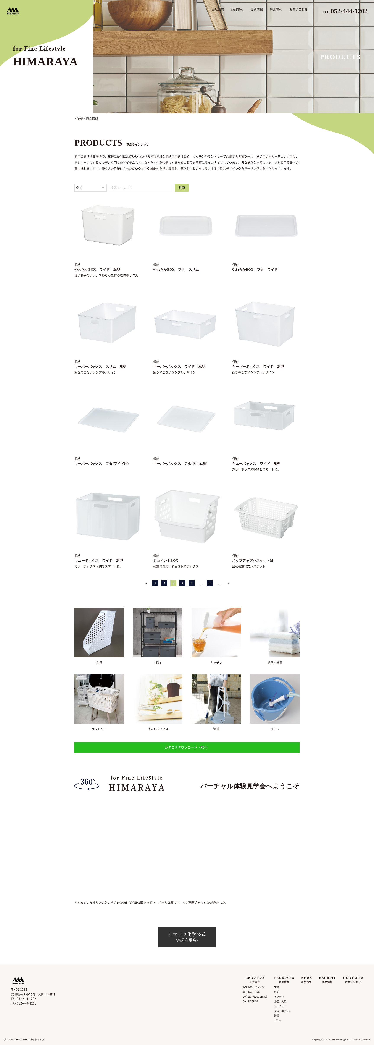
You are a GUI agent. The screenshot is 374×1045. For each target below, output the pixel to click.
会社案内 (218, 9)
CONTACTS (353, 979)
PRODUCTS (284, 979)
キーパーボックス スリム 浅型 (100, 366)
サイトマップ (37, 1039)
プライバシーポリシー (15, 1039)
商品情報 (237, 9)
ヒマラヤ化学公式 (187, 937)
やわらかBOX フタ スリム (176, 269)
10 (209, 583)
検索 (182, 187)
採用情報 (276, 9)
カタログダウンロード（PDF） (187, 747)
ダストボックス (157, 728)
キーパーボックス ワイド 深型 (258, 366)
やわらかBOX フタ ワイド (255, 269)
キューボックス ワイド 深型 (98, 560)
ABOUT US (254, 979)
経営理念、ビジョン (253, 987)
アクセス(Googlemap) (255, 996)
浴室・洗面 (274, 662)
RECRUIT (327, 979)
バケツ (274, 728)
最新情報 (257, 9)
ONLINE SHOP (250, 1001)
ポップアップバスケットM (252, 560)
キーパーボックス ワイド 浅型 (179, 366)
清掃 (216, 728)
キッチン (216, 662)
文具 (99, 662)
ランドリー (99, 728)
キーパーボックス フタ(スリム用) (180, 463)
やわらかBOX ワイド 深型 (97, 269)
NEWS (306, 979)
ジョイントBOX (165, 560)
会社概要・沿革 (251, 992)
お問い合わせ (298, 9)
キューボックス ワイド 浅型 (256, 463)
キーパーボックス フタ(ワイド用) (101, 463)
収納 (158, 662)
